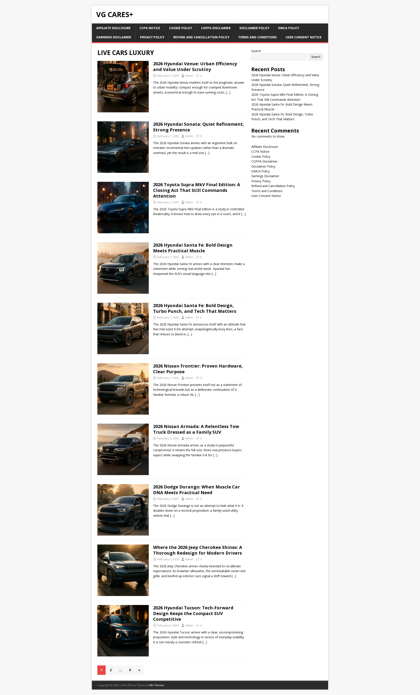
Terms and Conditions (257, 37)
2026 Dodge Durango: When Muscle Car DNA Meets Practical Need (196, 489)
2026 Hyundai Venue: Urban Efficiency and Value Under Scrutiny (195, 66)
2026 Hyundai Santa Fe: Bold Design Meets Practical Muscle (193, 248)
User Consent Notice (304, 37)
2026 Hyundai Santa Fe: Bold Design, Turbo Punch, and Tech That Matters (194, 308)
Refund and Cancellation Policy (201, 37)
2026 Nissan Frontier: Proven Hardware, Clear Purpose (198, 369)
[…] (228, 92)
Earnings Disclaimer (113, 37)
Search (256, 51)
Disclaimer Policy (254, 28)
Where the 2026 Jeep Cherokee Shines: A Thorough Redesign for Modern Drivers (197, 550)
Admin (189, 76)
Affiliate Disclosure (113, 28)
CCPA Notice (150, 28)
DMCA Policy (288, 28)
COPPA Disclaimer (216, 28)
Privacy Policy (152, 37)
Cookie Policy (180, 28)
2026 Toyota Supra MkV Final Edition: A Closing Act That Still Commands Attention (196, 190)
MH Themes (156, 685)
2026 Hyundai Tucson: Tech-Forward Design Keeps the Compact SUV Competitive (193, 613)
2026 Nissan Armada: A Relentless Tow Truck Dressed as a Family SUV (196, 429)
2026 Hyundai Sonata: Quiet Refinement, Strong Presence (198, 127)
